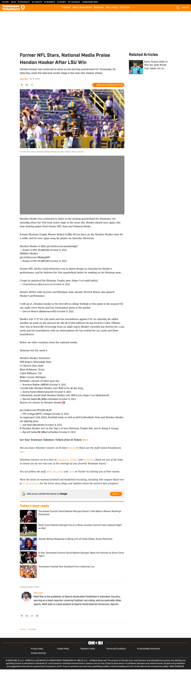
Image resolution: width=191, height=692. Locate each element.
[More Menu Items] (133, 7)
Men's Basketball (82, 7)
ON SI (13, 2)
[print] (37, 616)
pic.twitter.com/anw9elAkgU (62, 246)
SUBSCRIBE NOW (90, 2)
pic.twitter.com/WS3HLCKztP (36, 410)
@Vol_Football (49, 417)
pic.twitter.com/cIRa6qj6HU (35, 257)
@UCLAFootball (84, 417)
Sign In (185, 8)
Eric (55, 471)
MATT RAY (38, 593)
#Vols (97, 417)
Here (85, 439)
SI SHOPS (61, 2)
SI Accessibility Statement (148, 649)
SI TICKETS (37, 2)
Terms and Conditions (116, 649)
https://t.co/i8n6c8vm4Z (96, 395)
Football (65, 7)
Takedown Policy (87, 649)
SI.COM (5, 2)
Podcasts (125, 7)
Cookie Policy (63, 649)
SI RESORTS (49, 2)
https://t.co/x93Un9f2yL (85, 280)
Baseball (99, 7)
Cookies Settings (38, 653)
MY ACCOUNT (74, 2)
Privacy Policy (37, 649)
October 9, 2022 (57, 384)
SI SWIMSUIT (24, 2)
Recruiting (111, 7)
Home (22, 629)
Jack (72, 471)
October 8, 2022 (58, 250)
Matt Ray (24, 79)
